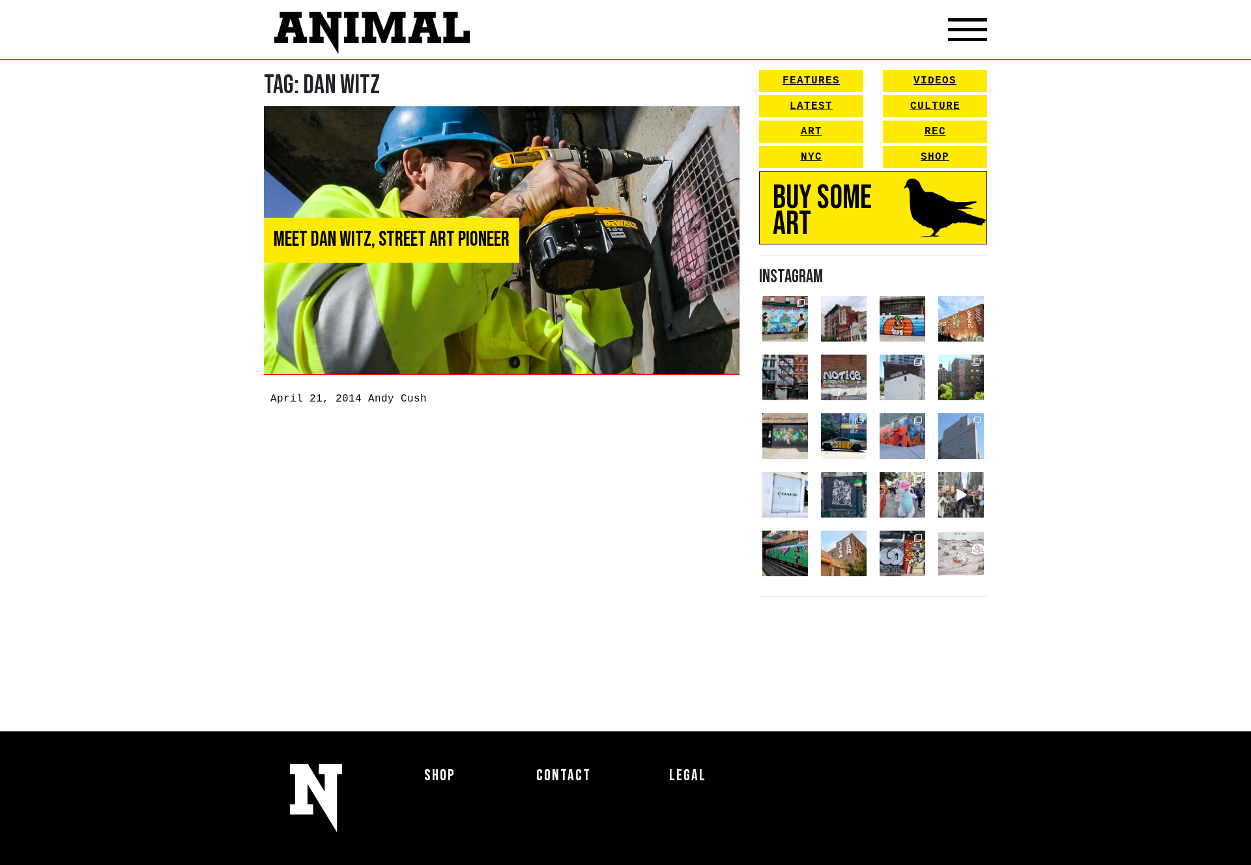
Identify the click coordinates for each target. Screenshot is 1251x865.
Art (811, 132)
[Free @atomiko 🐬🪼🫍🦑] (902, 319)
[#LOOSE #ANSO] (844, 319)
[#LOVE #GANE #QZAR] (785, 377)
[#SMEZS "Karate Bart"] (785, 436)
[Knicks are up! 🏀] (902, 436)
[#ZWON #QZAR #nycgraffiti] (844, 553)
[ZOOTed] (961, 436)
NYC (811, 157)
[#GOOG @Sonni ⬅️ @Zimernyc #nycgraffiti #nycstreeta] (902, 553)
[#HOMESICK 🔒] (902, 377)
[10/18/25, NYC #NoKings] (902, 495)
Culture (935, 106)
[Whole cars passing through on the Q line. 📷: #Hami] (785, 553)
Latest (811, 106)
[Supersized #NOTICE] (844, 377)
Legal (687, 775)
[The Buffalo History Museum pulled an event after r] (961, 553)
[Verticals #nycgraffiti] (961, 319)
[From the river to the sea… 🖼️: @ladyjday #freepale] (785, 319)
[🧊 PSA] (785, 495)
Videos (934, 81)
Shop (935, 157)
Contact (563, 775)
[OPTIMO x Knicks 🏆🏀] (961, 377)
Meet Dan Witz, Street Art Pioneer (392, 239)
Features (811, 81)
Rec (935, 132)
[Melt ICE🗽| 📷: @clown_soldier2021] (844, 495)
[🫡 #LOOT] (844, 436)
